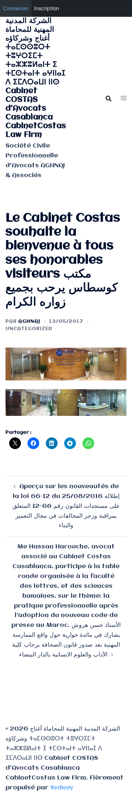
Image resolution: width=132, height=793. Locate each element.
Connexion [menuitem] (15, 8)
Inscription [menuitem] (46, 8)
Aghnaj (29, 321)
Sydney (61, 788)
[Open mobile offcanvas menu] (123, 99)
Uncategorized (29, 328)
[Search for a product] (108, 98)
